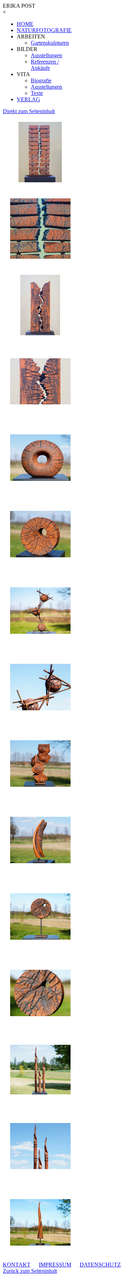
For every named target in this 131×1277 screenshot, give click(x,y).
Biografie (41, 80)
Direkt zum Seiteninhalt (29, 111)
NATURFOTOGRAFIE (44, 30)
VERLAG (28, 99)
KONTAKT (16, 1265)
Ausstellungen (46, 55)
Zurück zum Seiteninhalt (30, 1271)
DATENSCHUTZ (100, 1265)
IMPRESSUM (55, 1265)
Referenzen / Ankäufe (45, 65)
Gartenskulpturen (50, 43)
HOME (25, 24)
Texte (37, 93)
